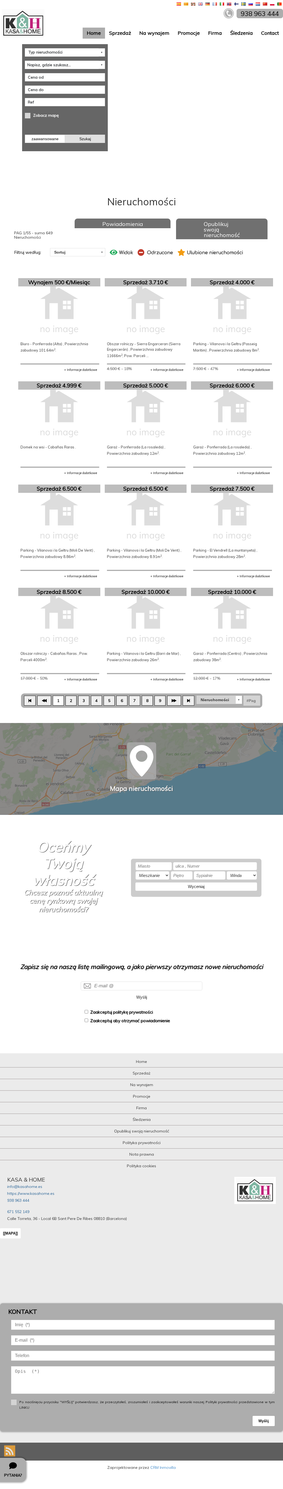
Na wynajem (154, 33)
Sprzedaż (120, 33)
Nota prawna (141, 1154)
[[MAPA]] (10, 1233)
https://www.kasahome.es (30, 1193)
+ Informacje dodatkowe (80, 370)
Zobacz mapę (46, 115)
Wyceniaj (196, 886)
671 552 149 (18, 1211)
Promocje (189, 33)
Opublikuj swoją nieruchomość (222, 229)
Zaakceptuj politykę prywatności (121, 1012)
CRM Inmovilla (163, 1467)
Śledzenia (241, 33)
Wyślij (141, 997)
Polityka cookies (141, 1165)
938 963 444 (18, 1200)
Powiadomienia (122, 223)
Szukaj (85, 139)
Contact (270, 33)
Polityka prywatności (142, 1142)
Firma (215, 33)
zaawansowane (45, 139)
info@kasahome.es (24, 1186)
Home (94, 33)
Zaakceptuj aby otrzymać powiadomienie (130, 1020)
